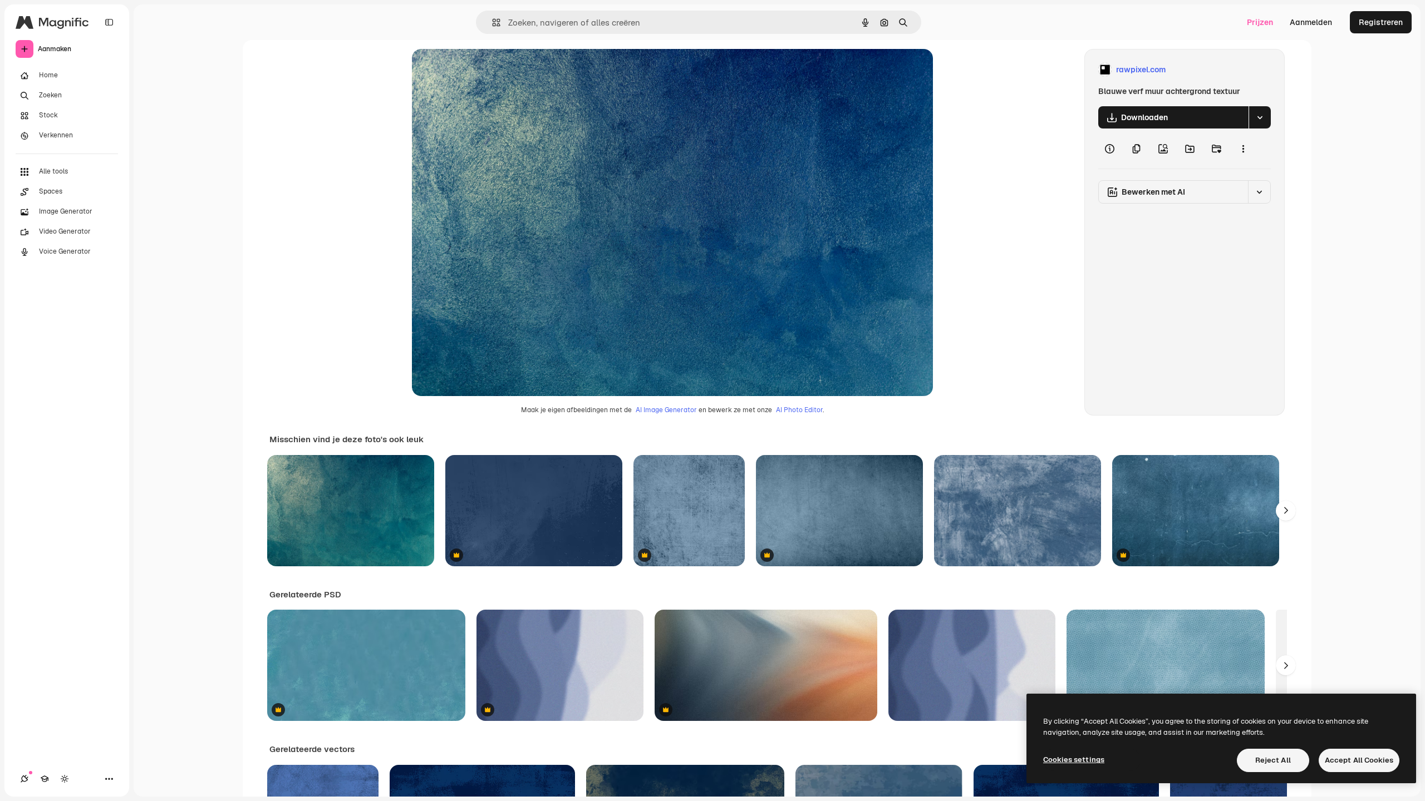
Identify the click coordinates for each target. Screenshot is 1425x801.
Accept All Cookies (1359, 760)
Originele (485, 70)
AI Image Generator (666, 410)
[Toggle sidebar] (109, 22)
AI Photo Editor (799, 410)
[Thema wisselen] (64, 779)
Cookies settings (1073, 759)
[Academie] (44, 779)
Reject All (1273, 760)
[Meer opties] (1243, 148)
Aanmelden (1311, 22)
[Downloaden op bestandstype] (1260, 117)
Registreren (1381, 22)
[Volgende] (1286, 510)
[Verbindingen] (24, 779)
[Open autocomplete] (491, 22)
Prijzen (1260, 22)
